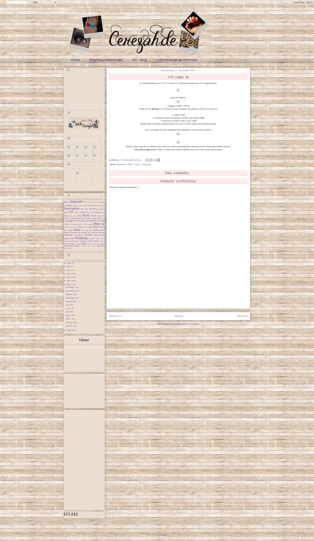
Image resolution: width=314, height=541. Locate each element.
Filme (80, 216)
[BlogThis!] (151, 160)
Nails (130, 164)
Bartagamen (92, 205)
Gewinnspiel (75, 218)
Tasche (90, 241)
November (70, 291)
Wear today (91, 244)
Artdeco (75, 205)
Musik (96, 227)
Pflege (67, 233)
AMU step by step (90, 202)
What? (70, 248)
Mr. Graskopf (88, 227)
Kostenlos (92, 221)
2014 (69, 270)
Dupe (103, 212)
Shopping (146, 164)
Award (85, 205)
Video (84, 243)
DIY (72, 212)
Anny (65, 205)
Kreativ (101, 221)
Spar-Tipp (68, 241)
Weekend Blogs (100, 244)
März (68, 319)
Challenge (93, 209)
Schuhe (89, 235)
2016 (69, 263)
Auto (81, 205)
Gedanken (101, 216)
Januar (69, 326)
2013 (69, 274)
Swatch (75, 241)
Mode (80, 227)
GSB (83, 218)
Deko (66, 212)
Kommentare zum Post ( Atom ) (184, 324)
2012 (69, 277)
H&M (163, 83)
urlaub (79, 244)
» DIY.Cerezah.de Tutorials (177, 60)
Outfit (96, 230)
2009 (69, 330)
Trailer (71, 244)
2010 (69, 284)
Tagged (83, 241)
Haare (89, 218)
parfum (102, 230)
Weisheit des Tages (89, 246)
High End (96, 218)
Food (86, 215)
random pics (86, 233)
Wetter (66, 248)
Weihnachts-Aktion (72, 246)
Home (75, 60)
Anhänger (101, 202)
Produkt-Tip (75, 233)
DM (91, 212)
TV (75, 244)
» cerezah (124, 160)
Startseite (178, 316)
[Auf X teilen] (155, 160)
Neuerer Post (115, 316)
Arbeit (69, 205)
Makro (66, 227)
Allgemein (121, 164)
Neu (83, 230)
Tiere (96, 241)
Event (75, 216)
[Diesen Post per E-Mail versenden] (147, 160)
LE (82, 224)
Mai (68, 312)
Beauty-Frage (100, 205)
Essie (71, 216)
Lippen (91, 224)
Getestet (67, 218)
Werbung (101, 246)
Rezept (102, 233)
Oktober (69, 294)
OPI (90, 230)
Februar (69, 322)
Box (83, 209)
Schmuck (69, 235)
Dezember (70, 287)
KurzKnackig (76, 224)
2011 (69, 281)
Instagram (71, 221)
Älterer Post (242, 316)
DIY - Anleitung (82, 212)
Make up (99, 223)
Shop (137, 164)
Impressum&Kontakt (106, 60)
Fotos (93, 215)
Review (95, 233)
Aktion (67, 202)
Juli (68, 305)
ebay (66, 216)
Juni (68, 308)
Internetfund (82, 221)
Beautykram (72, 208)
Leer (86, 224)
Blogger (163, 534)
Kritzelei (67, 224)
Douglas (97, 212)
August (69, 301)
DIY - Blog (139, 60)
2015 (69, 267)
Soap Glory (100, 238)
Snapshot (92, 238)
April (68, 315)
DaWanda (101, 209)
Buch (87, 209)
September (70, 298)
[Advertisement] (178, 285)
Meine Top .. (73, 227)
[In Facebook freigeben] (158, 160)
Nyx (87, 230)
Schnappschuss (79, 235)
